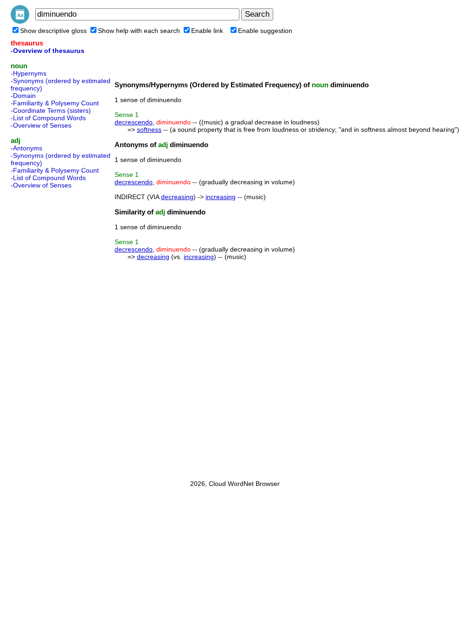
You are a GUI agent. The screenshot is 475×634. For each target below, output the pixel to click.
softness (149, 129)
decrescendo (134, 122)
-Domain (23, 95)
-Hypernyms (28, 73)
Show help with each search (139, 30)
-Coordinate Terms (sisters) (51, 110)
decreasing (177, 197)
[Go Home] (20, 21)
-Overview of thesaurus (47, 50)
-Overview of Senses (41, 125)
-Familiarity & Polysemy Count (55, 103)
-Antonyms (26, 148)
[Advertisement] (48, 331)
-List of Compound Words (48, 118)
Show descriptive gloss (53, 30)
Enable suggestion (265, 30)
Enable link (207, 30)
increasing (220, 197)
